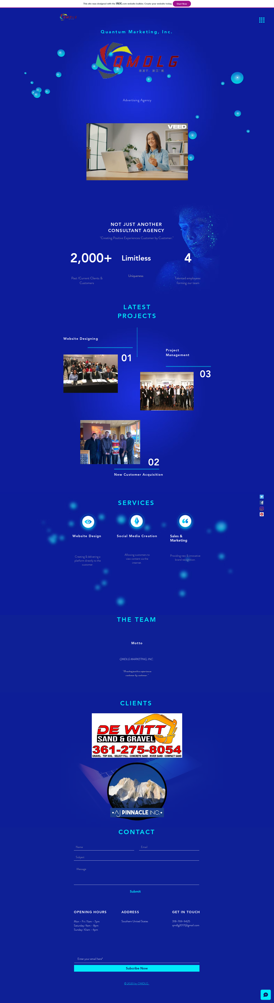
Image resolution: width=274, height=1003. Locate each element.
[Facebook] (262, 503)
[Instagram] (262, 508)
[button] (261, 20)
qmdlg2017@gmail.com (185, 925)
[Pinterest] (262, 514)
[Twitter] (262, 497)
